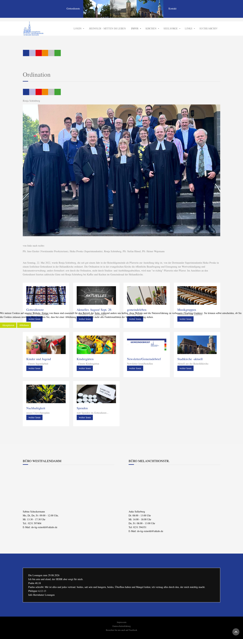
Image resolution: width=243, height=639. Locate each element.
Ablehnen (24, 325)
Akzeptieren (8, 325)
